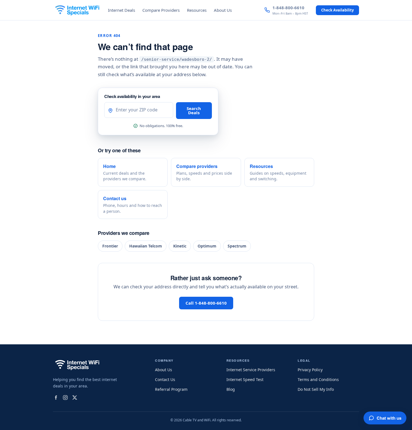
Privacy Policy (310, 369)
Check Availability (337, 10)
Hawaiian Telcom (145, 246)
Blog (230, 389)
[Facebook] (56, 397)
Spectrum (237, 246)
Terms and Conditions (318, 379)
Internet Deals (121, 10)
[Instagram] (65, 397)
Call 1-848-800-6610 (206, 303)
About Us (223, 10)
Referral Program (171, 389)
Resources (197, 10)
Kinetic (179, 246)
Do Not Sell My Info (316, 389)
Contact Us (165, 379)
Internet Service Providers (250, 369)
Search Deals (194, 110)
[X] (75, 397)
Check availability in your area (132, 96)
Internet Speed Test (244, 379)
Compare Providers (161, 10)
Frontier (110, 246)
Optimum (207, 246)
